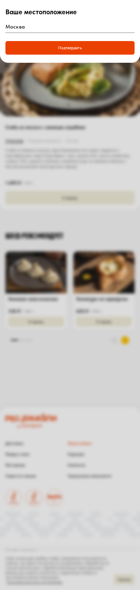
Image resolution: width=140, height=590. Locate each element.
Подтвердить (70, 47)
